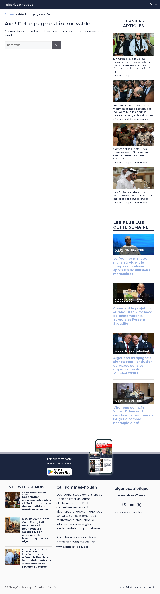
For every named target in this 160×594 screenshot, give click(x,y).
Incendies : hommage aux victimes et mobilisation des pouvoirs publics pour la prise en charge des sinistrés (133, 110)
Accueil (10, 14)
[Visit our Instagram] (131, 505)
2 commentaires (139, 162)
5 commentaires (139, 119)
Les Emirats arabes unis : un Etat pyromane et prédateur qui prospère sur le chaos (132, 195)
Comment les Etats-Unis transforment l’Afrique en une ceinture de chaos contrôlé (130, 153)
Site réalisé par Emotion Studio (137, 587)
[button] (150, 4)
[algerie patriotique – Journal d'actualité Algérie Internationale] (20, 4)
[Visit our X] (139, 505)
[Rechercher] (56, 45)
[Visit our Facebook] (124, 505)
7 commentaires (139, 202)
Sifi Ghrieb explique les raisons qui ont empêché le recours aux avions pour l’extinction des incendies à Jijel (132, 65)
